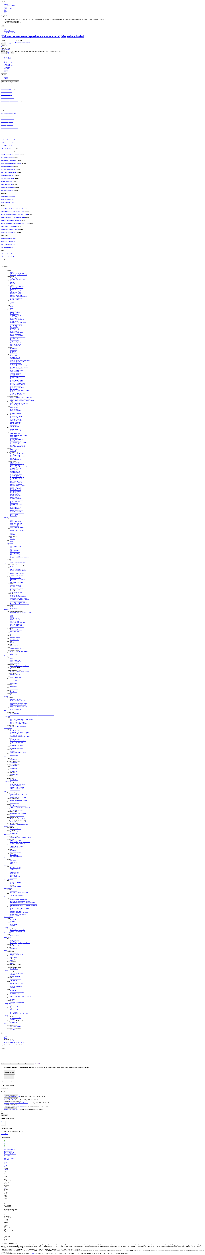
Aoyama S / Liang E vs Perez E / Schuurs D (9, 160)
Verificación (7, 67)
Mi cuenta (3, 46)
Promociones (7, 64)
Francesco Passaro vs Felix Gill (7, 116)
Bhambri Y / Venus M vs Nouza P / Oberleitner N (10, 154)
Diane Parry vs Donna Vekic (11, 1109)
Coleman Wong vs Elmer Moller (7, 125)
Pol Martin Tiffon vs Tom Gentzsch (7, 119)
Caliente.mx (33, 1253)
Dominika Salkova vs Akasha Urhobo (8, 142)
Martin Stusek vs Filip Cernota (7, 247)
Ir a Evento (37, 1063)
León (5, 1188)
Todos (2, 81)
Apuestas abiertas (5, 49)
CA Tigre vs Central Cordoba (6, 92)
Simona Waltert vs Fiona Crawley (7, 157)
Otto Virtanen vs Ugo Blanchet (7, 122)
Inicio (5, 61)
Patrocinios (6, 68)
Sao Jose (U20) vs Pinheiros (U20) (7, 199)
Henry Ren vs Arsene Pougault (7, 181)
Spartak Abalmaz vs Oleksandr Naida (8, 241)
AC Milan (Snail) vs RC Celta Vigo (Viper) (9, 226)
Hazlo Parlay (4, 1115)
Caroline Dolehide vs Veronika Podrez (8, 145)
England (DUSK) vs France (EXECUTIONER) (10, 229)
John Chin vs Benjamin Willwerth (7, 166)
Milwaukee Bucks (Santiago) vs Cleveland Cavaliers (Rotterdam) (13, 208)
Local (5, 1036)
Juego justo (7, 1155)
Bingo (5, 11)
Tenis (5, 1038)
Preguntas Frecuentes (9, 1149)
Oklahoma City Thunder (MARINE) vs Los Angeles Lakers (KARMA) (14, 214)
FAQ (5, 29)
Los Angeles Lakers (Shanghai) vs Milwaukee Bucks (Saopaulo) (13, 211)
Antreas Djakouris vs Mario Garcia (8, 175)
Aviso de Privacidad (9, 1152)
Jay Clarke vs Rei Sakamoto (6, 130)
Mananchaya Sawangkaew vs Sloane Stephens (16, 1103)
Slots (5, 10)
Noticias (6, 71)
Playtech (6, 1165)
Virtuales (6, 12)
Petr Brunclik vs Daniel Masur (12, 1099)
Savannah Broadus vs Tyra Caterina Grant (9, 133)
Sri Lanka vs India (4, 262)
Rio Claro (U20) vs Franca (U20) (7, 202)
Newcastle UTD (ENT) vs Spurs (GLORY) (9, 232)
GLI (5, 1164)
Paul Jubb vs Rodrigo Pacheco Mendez (14, 1106)
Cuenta (3, 51)
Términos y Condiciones (10, 32)
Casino (5, 7)
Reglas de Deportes (9, 31)
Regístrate (8, 43)
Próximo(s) (6, 78)
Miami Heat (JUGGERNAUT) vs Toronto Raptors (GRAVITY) (13, 217)
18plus (5, 1162)
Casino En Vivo (8, 8)
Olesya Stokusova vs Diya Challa (7, 190)
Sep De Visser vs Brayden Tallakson (8, 178)
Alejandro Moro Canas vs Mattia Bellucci (14, 1042)
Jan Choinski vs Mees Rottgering (7, 148)
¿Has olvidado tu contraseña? (22, 42)
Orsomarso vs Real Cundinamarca (7, 98)
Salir (12, 53)
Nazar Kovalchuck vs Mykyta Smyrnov (8, 238)
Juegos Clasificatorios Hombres (12, 1040)
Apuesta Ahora (4, 1134)
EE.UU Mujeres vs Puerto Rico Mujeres (8, 256)
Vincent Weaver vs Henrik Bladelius (8, 187)
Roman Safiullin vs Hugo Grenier (7, 151)
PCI (5, 1166)
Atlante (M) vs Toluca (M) (6, 89)
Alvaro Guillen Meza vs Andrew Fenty (8, 169)
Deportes (6, 4)
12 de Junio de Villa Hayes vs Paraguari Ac (9, 103)
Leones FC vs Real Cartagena (6, 95)
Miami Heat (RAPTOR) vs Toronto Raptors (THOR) (11, 220)
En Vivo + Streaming (9, 5)
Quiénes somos (8, 1151)
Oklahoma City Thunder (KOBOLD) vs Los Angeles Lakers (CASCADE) (15, 223)
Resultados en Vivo (9, 62)
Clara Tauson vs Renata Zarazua (12, 1096)
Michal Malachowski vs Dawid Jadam (8, 244)
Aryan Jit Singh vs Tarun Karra (7, 184)
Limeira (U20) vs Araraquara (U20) (8, 196)
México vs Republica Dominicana (7, 253)
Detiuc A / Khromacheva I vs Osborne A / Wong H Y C (11, 163)
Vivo (6, 77)
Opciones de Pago (8, 65)
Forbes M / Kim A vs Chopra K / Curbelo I (9, 172)
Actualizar (3, 53)
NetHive (6, 1169)
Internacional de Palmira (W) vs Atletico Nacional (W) (11, 106)
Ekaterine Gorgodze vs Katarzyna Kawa (9, 139)
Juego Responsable (9, 1156)
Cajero (9, 53)
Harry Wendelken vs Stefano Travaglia (8, 113)
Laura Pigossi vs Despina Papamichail (8, 136)
